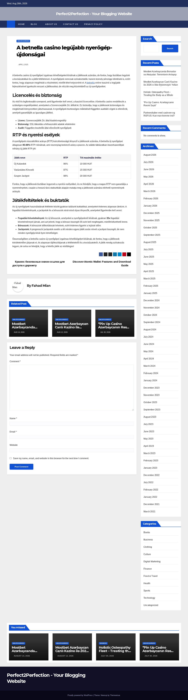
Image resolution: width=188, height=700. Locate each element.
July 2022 (148, 482)
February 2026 (151, 198)
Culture (147, 554)
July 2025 (148, 249)
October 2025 (150, 227)
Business (148, 539)
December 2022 (152, 475)
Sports (147, 590)
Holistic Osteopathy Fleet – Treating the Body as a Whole (114, 650)
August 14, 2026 (22, 656)
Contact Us (70, 24)
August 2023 (150, 417)
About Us (51, 24)
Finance (148, 569)
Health (147, 583)
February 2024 (151, 373)
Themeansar (115, 695)
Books (147, 532)
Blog (34, 24)
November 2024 (152, 308)
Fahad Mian (41, 286)
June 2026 (149, 169)
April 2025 (149, 271)
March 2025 (149, 278)
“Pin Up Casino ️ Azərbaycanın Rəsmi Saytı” (114, 327)
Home (21, 24)
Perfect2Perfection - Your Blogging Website (94, 14)
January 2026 (150, 206)
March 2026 (149, 191)
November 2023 (152, 395)
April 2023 (149, 446)
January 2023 (150, 468)
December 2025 (152, 213)
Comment (15, 361)
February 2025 (151, 286)
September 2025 (152, 235)
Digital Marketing (152, 561)
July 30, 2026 (107, 656)
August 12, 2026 (65, 656)
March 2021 (149, 511)
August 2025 (150, 242)
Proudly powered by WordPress (80, 695)
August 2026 (150, 155)
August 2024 (150, 329)
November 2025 (152, 220)
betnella (91, 83)
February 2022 (151, 490)
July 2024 (148, 337)
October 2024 (150, 315)
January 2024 (150, 380)
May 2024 (148, 351)
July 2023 (148, 424)
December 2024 (152, 300)
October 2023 (150, 402)
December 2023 (152, 388)
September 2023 (152, 409)
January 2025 (150, 293)
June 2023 (149, 431)
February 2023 (151, 460)
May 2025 (148, 264)
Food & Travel (151, 576)
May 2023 (148, 439)
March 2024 (149, 366)
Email (13, 432)
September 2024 (152, 322)
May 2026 (148, 177)
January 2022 (150, 497)
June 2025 (149, 257)
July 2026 (148, 162)
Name (13, 418)
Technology (149, 598)
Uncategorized (23, 41)
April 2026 (149, 184)
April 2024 (149, 358)
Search (147, 38)
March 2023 (149, 453)
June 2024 (149, 344)
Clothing (148, 547)
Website (14, 445)
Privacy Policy (93, 24)
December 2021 (152, 504)
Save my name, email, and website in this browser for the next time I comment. (51, 458)
